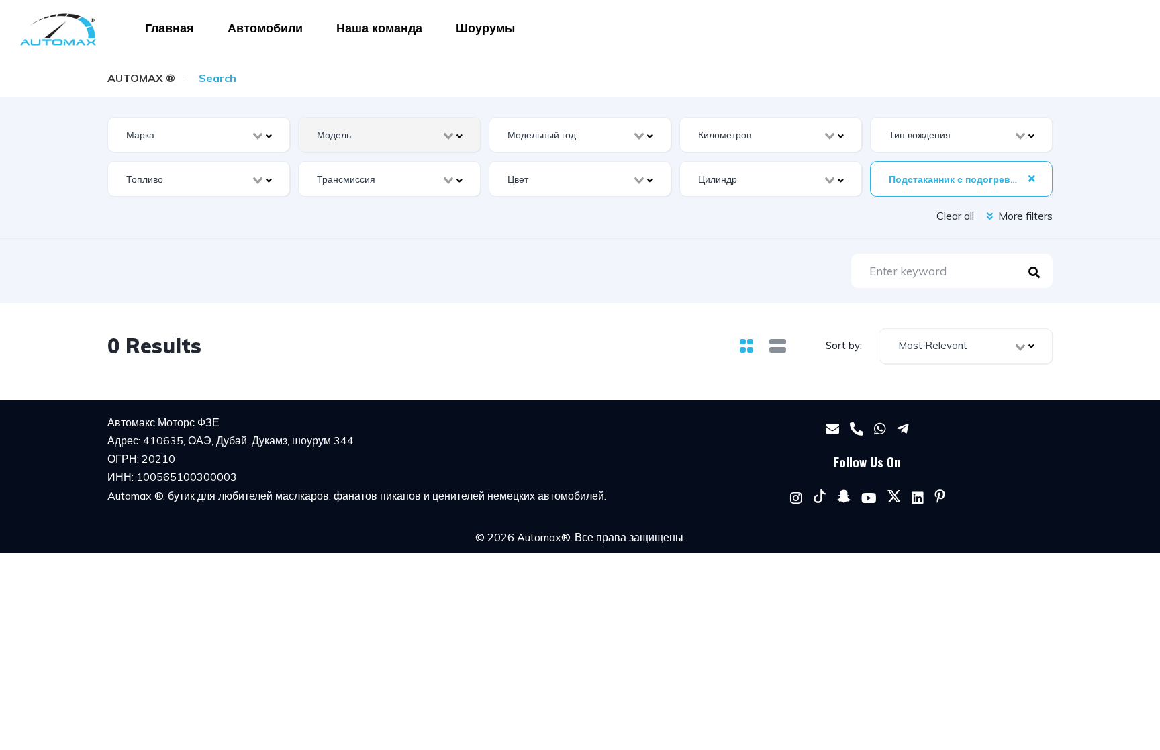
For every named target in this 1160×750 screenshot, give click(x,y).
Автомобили (265, 28)
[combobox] (198, 134)
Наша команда (379, 28)
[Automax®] (58, 29)
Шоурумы (485, 28)
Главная (169, 28)
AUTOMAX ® (141, 78)
